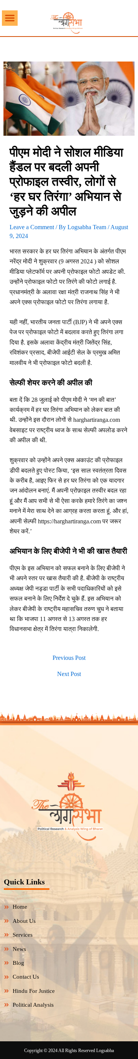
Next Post (69, 674)
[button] (10, 18)
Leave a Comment (32, 227)
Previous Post (69, 658)
